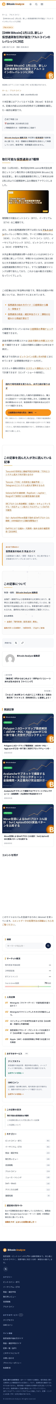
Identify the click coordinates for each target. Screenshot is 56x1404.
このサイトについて (11, 1353)
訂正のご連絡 (38, 628)
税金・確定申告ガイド (12, 1343)
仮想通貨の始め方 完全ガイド (20, 551)
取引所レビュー (9, 1296)
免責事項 (27, 628)
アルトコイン (14, 14)
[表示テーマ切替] (30, 4)
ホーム (4, 14)
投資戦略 (6, 1301)
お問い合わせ (8, 1358)
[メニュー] (42, 4)
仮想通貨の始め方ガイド (13, 1338)
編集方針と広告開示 (12, 628)
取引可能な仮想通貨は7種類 (18, 1115)
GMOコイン (8, 1325)
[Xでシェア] (15, 643)
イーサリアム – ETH (11, 1287)
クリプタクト (8, 1320)
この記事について (14, 1124)
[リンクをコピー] (22, 643)
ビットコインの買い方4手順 (33, 356)
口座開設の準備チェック (41, 328)
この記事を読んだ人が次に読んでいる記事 (23, 1120)
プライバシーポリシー (12, 1363)
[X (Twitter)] (5, 1269)
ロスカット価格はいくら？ (38, 368)
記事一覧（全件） (10, 1348)
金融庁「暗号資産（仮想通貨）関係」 (22, 621)
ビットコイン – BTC (11, 1282)
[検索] (36, 4)
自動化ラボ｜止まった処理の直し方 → (20, 1221)
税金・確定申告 (9, 1292)
